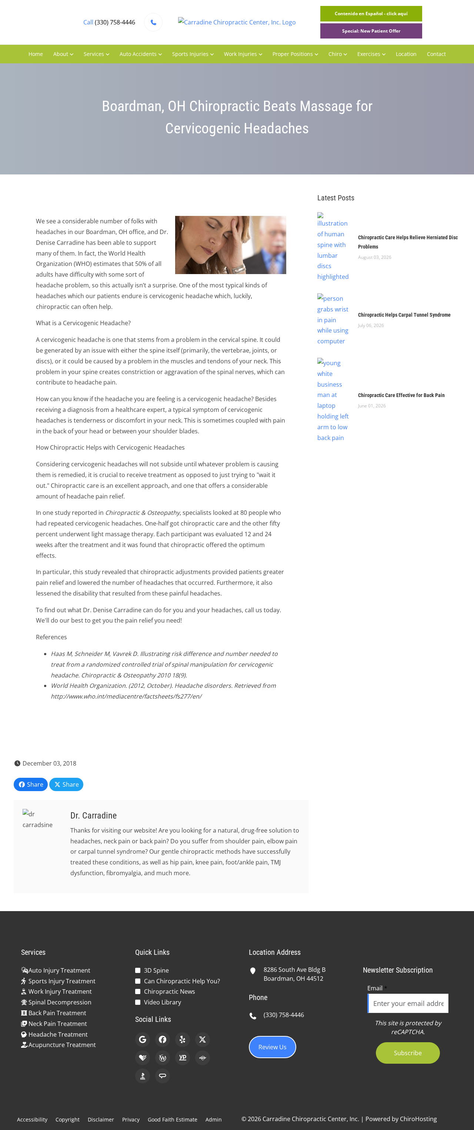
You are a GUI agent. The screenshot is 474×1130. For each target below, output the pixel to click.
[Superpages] (202, 1057)
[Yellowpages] (182, 1057)
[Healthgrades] (142, 1057)
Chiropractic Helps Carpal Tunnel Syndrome (404, 315)
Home (36, 53)
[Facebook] (162, 1039)
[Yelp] (182, 1039)
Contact (436, 53)
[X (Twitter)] (202, 1039)
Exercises (368, 53)
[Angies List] (162, 1076)
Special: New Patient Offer (371, 31)
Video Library (162, 1002)
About (60, 53)
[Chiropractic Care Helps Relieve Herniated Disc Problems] (334, 247)
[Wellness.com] (162, 1057)
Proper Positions (293, 53)
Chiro (335, 53)
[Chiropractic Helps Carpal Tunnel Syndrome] (334, 319)
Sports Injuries (190, 53)
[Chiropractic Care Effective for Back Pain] (334, 400)
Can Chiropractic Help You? (182, 981)
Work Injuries (240, 53)
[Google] (142, 1039)
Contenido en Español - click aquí (371, 13)
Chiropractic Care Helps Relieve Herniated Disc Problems (408, 242)
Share (34, 784)
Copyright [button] (68, 1119)
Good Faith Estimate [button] (172, 1119)
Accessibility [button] (32, 1119)
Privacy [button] (131, 1119)
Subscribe (408, 1053)
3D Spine (156, 970)
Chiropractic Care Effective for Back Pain (401, 395)
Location (406, 53)
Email (377, 988)
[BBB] (142, 1076)
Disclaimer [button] (101, 1119)
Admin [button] (214, 1119)
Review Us (272, 1047)
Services (94, 53)
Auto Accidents (138, 53)
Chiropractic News (169, 991)
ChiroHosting (418, 1119)
